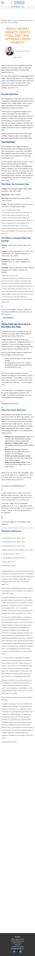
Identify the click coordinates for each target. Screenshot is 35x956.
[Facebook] (14, 951)
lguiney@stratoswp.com (17, 948)
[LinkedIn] (20, 951)
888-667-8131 (20, 941)
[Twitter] (17, 951)
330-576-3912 (20, 939)
